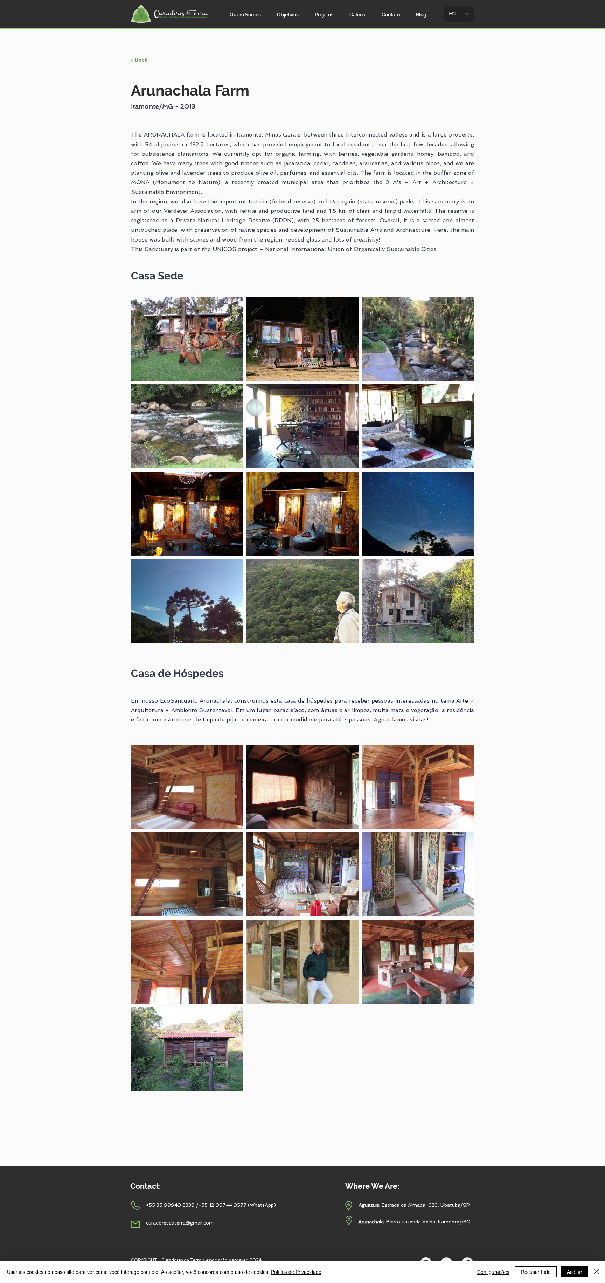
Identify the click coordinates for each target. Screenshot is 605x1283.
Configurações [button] (493, 1271)
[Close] (596, 1271)
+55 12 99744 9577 (222, 1205)
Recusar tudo (536, 1271)
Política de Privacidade (296, 1271)
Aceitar (574, 1271)
